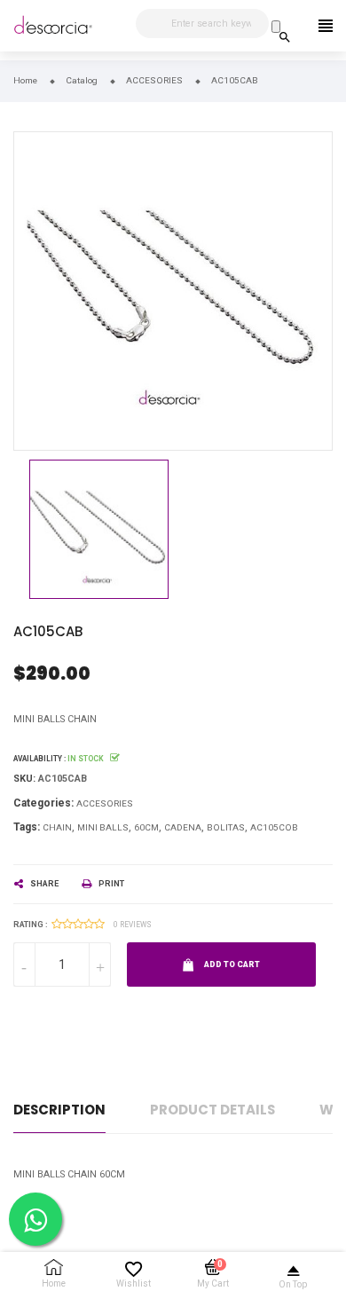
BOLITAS (226, 827)
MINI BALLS (103, 827)
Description (59, 1109)
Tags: (26, 827)
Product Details (212, 1109)
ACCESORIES (104, 803)
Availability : (39, 758)
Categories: (43, 803)
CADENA (182, 827)
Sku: (24, 778)
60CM (146, 827)
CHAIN (57, 827)
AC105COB (274, 827)
